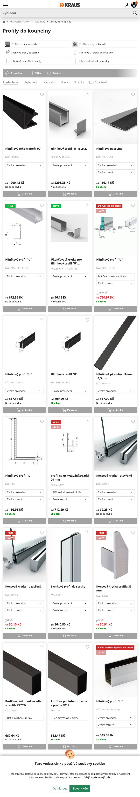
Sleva (64, 82)
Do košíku (27, 193)
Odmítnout (60, 788)
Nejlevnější (31, 82)
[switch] (91, 82)
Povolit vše (80, 788)
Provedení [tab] (17, 73)
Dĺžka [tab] (38, 73)
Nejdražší (49, 82)
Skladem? (101, 82)
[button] (6, 21)
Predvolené (10, 82)
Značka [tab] (57, 73)
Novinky (79, 82)
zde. (108, 777)
